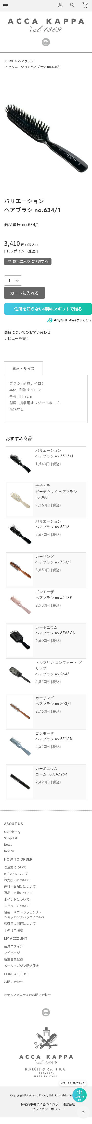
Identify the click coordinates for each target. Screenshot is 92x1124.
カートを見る (72, 5)
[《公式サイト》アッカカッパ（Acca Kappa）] (46, 21)
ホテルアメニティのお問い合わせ (27, 994)
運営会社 (69, 1104)
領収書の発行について (20, 923)
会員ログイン (13, 946)
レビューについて (16, 905)
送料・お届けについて (20, 886)
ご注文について (15, 867)
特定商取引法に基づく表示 (40, 1104)
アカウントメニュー (60, 5)
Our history (12, 831)
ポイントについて (16, 899)
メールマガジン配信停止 (21, 965)
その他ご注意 (13, 930)
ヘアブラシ (26, 61)
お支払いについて (16, 880)
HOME (9, 61)
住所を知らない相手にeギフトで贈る (48, 309)
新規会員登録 (13, 959)
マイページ (12, 952)
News (8, 844)
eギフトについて (16, 873)
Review (9, 851)
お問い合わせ (13, 981)
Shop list (10, 838)
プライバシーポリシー (48, 1109)
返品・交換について (18, 892)
